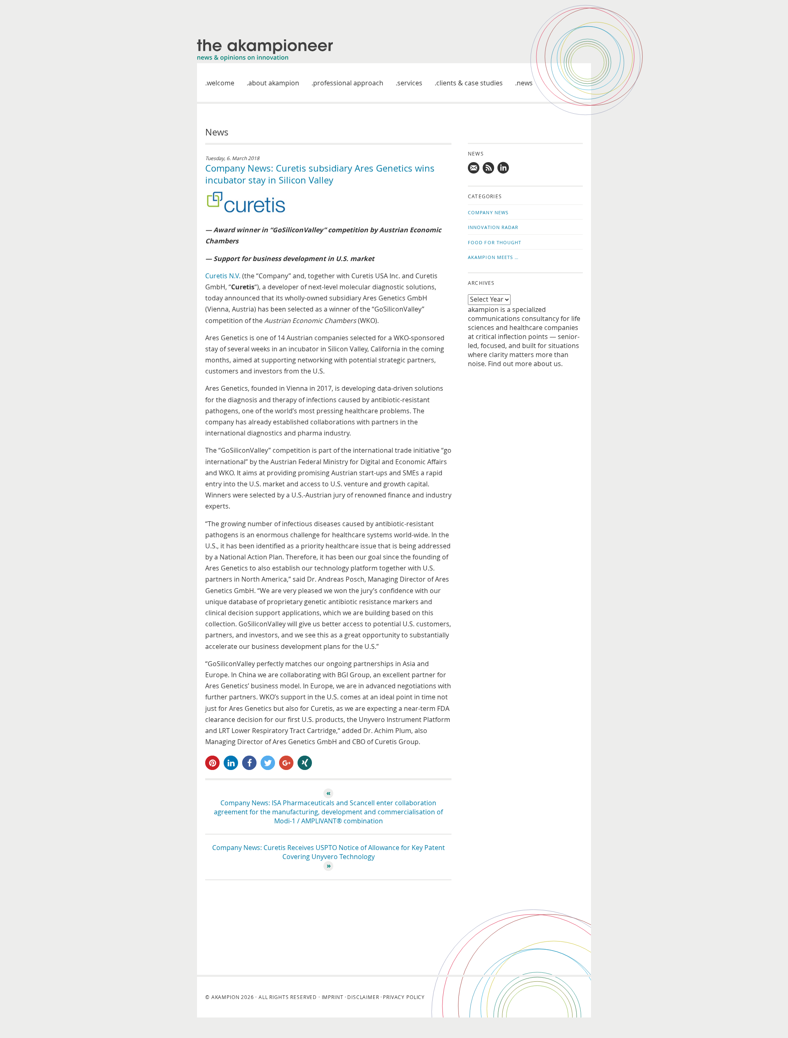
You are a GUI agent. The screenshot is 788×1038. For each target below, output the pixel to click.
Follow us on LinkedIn (503, 168)
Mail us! (474, 168)
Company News (488, 212)
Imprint (333, 997)
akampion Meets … (493, 257)
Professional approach (348, 82)
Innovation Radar (493, 227)
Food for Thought (495, 242)
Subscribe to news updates (489, 168)
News (525, 82)
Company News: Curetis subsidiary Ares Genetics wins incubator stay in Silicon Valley (320, 174)
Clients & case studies (469, 82)
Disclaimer (363, 997)
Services (409, 82)
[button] (212, 763)
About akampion (273, 82)
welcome (220, 82)
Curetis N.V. (223, 275)
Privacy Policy (404, 997)
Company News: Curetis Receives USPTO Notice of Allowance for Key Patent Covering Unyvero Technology (328, 852)
